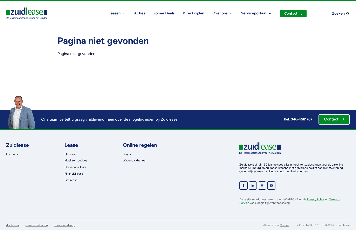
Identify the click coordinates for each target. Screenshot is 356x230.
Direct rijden (193, 13)
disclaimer (12, 225)
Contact (290, 13)
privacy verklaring (36, 225)
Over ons (220, 13)
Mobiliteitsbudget (75, 160)
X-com (284, 225)
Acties (139, 13)
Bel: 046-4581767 (298, 119)
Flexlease (70, 154)
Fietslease (70, 180)
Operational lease (75, 167)
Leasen (115, 13)
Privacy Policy (315, 199)
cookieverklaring (64, 225)
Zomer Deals (163, 13)
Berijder (128, 154)
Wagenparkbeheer (134, 160)
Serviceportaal (254, 13)
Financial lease (73, 173)
